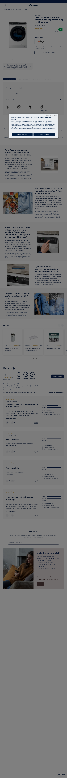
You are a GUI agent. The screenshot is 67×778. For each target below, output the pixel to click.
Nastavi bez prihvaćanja (51, 115)
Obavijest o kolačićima (16, 129)
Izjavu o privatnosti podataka (28, 129)
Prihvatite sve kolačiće (44, 134)
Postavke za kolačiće (22, 134)
